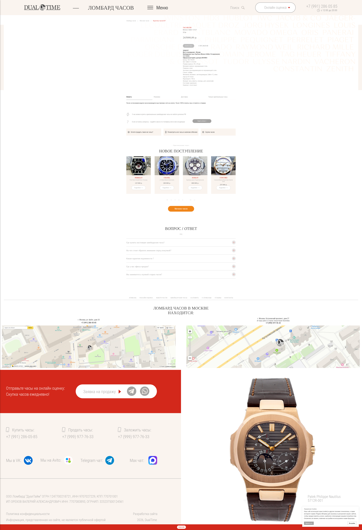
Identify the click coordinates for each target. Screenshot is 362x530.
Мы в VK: (13, 460)
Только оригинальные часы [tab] (217, 97)
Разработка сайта (145, 514)
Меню (162, 8)
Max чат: (137, 460)
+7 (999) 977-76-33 (273, 323)
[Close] (359, 527)
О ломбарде (207, 298)
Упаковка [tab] (157, 97)
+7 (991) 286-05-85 (203, 46)
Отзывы (218, 298)
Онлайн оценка (146, 298)
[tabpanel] (181, 106)
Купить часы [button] (188, 46)
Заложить (194, 298)
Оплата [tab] (129, 97)
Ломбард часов (131, 21)
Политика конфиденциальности (28, 514)
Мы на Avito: (50, 460)
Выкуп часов (161, 298)
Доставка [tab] (184, 97)
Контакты (228, 298)
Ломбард (132, 298)
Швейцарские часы (179, 298)
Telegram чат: (92, 460)
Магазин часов (144, 21)
